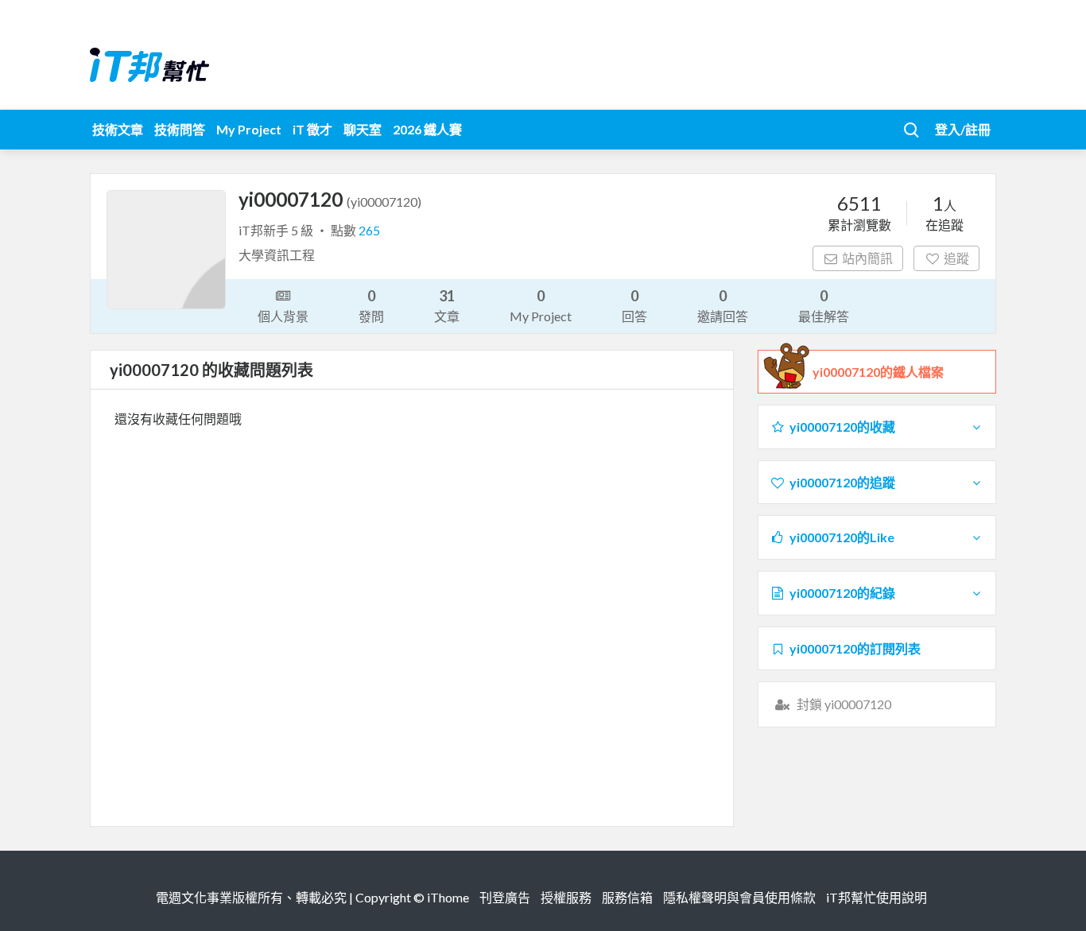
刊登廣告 (504, 897)
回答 (634, 305)
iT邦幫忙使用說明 (876, 897)
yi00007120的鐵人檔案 (878, 371)
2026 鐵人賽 (427, 129)
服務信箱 (627, 897)
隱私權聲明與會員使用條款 (739, 897)
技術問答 (179, 129)
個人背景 (283, 316)
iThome (448, 897)
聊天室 (362, 129)
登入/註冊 (963, 129)
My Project (248, 129)
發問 (371, 305)
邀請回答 (722, 305)
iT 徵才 (312, 129)
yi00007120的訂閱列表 (855, 648)
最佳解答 (823, 305)
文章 (447, 305)
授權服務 (566, 897)
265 (369, 230)
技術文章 (117, 129)
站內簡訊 (867, 258)
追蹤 (956, 258)
